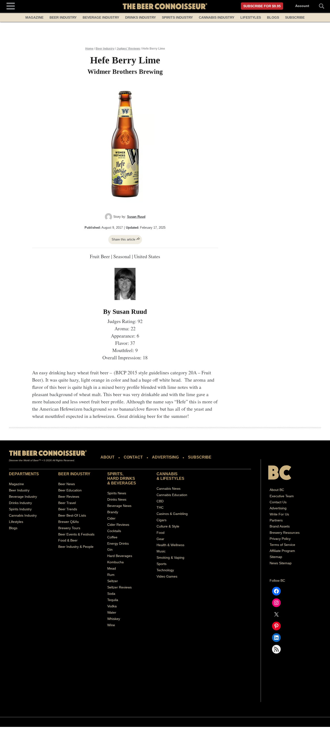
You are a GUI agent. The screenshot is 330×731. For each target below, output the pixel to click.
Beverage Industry (101, 17)
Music (161, 551)
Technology (165, 570)
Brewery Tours (69, 528)
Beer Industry (63, 17)
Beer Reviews (68, 496)
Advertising (278, 508)
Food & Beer (68, 540)
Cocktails (114, 531)
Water (111, 612)
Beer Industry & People (75, 547)
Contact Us (278, 502)
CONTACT (133, 457)
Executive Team (282, 496)
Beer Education (70, 490)
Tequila (112, 600)
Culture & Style (168, 526)
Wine (111, 625)
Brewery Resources (285, 533)
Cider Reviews (118, 525)
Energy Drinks (118, 543)
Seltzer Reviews (119, 587)
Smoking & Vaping (170, 557)
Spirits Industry (177, 17)
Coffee (112, 537)
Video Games (167, 576)
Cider (111, 518)
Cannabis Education (172, 495)
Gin (110, 549)
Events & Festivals (80, 534)
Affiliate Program (282, 551)
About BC (277, 490)
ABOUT (107, 457)
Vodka (112, 606)
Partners (276, 520)
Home (89, 48)
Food (161, 533)
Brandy (112, 512)
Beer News (66, 484)
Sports (161, 564)
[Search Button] (319, 6)
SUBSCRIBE (199, 457)
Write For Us (279, 514)
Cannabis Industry (216, 17)
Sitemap (276, 557)
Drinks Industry (140, 17)
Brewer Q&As (68, 522)
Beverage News (119, 506)
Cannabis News (168, 488)
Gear (160, 539)
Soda (111, 593)
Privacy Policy (280, 539)
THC (160, 507)
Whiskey (113, 619)
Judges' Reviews (128, 48)
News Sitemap (281, 563)
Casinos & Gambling (172, 514)
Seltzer (112, 581)
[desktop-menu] (10, 5)
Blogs (273, 17)
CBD (160, 501)
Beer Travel (67, 503)
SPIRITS (114, 474)
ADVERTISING (165, 457)
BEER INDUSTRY (74, 474)
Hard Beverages (119, 556)
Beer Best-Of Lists (72, 515)
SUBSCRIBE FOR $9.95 (262, 6)
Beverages (123, 483)
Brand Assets (280, 526)
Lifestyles (250, 17)
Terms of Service (282, 545)
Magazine (34, 17)
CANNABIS (167, 474)
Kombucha (115, 562)
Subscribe (295, 17)
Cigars (161, 520)
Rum (111, 575)
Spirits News (116, 493)
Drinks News (116, 499)
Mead (111, 568)
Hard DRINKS (121, 478)
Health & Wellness (170, 545)
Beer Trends (67, 509)
